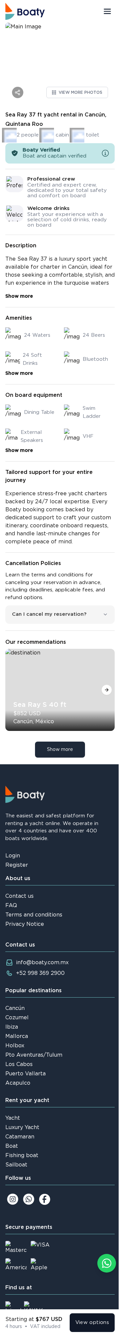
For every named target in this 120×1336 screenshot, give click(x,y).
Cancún (15, 1008)
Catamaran (19, 1136)
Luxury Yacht (22, 1127)
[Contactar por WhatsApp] (106, 1263)
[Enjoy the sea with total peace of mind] (105, 153)
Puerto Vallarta (25, 1073)
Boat (11, 1146)
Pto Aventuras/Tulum (33, 1055)
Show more (19, 296)
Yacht (12, 1118)
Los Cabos (19, 1064)
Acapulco (17, 1083)
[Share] (17, 92)
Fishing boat (21, 1155)
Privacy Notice (24, 924)
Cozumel (17, 1017)
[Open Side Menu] (107, 11)
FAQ (11, 905)
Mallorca (16, 1036)
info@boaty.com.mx (42, 962)
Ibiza (11, 1027)
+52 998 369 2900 (40, 973)
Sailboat (16, 1164)
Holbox (14, 1045)
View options (92, 1322)
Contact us (19, 896)
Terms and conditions (33, 914)
